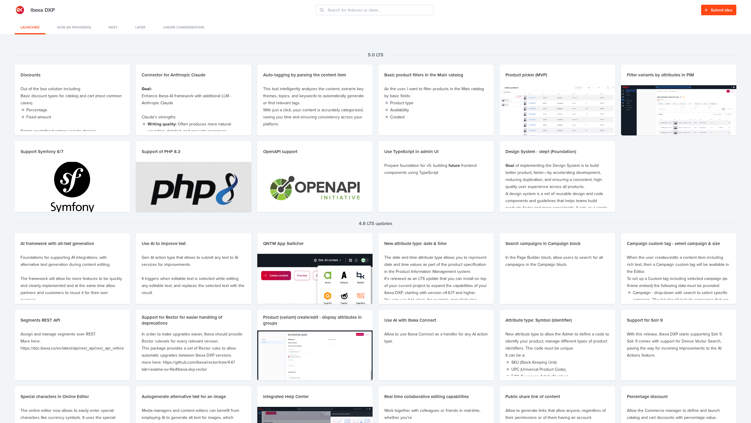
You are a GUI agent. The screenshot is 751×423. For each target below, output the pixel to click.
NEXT (113, 27)
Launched (30, 27)
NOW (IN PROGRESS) (74, 27)
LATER (140, 27)
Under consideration (183, 27)
